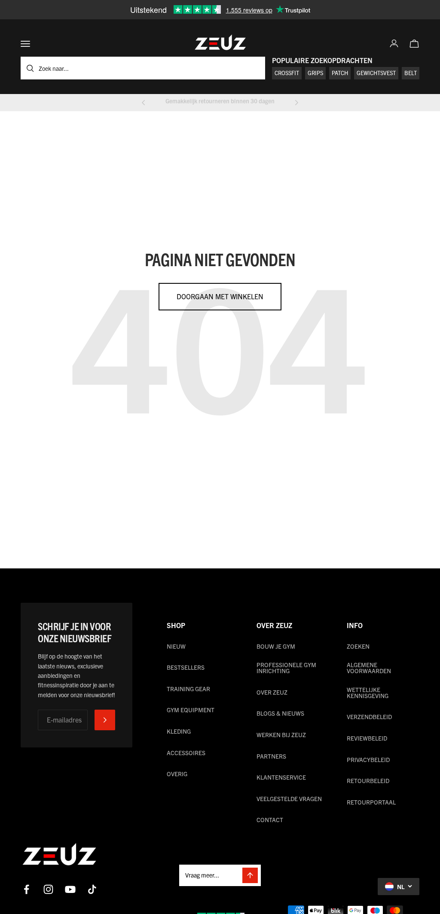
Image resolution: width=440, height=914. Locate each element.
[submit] (105, 720)
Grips (315, 72)
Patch (340, 72)
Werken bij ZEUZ (281, 735)
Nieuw (176, 646)
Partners (271, 756)
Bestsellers (186, 667)
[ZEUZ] (59, 856)
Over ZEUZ (272, 692)
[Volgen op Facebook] (26, 889)
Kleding (179, 731)
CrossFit (287, 72)
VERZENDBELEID (369, 717)
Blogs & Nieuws (280, 713)
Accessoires (186, 753)
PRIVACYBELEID (368, 759)
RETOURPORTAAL (371, 802)
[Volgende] (296, 102)
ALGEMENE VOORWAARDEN (369, 668)
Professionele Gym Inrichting (286, 668)
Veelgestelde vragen (289, 799)
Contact (270, 820)
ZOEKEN (358, 646)
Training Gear (188, 689)
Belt (410, 72)
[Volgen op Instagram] (48, 889)
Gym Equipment (190, 710)
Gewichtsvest (376, 72)
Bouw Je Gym (276, 646)
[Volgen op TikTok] (92, 889)
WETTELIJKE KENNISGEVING (367, 692)
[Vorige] (143, 102)
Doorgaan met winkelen (220, 296)
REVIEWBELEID (367, 738)
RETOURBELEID (368, 780)
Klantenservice (281, 777)
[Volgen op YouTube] (70, 889)
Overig (177, 774)
